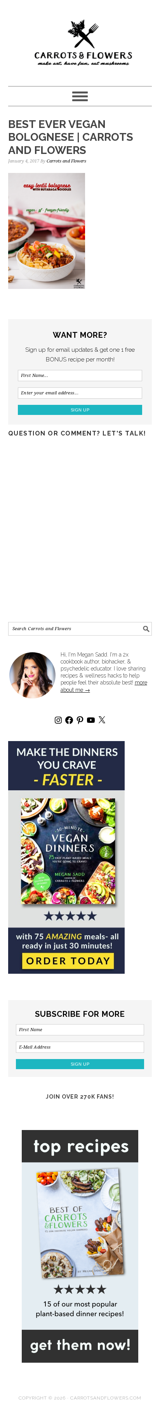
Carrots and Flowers (80, 39)
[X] (101, 720)
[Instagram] (58, 720)
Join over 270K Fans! (80, 1097)
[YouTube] (91, 720)
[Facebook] (69, 720)
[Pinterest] (80, 720)
